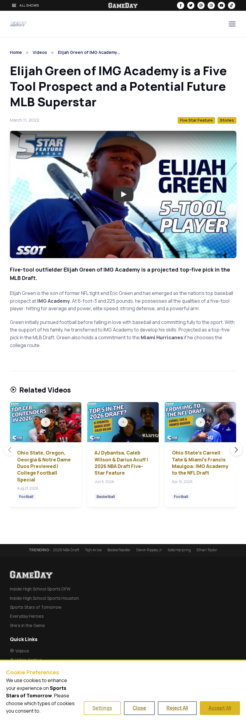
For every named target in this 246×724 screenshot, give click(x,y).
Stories (227, 120)
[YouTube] (221, 5)
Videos (40, 52)
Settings (102, 708)
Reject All (177, 708)
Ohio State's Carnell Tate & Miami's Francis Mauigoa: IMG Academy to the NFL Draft (200, 462)
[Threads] (201, 5)
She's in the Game (27, 625)
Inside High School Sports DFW (40, 589)
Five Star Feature (196, 120)
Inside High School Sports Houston (44, 598)
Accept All (219, 708)
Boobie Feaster (118, 550)
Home (16, 52)
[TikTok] (231, 5)
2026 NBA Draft (66, 550)
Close (139, 708)
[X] (190, 5)
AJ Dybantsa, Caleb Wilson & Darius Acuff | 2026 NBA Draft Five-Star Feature (121, 462)
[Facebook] (180, 5)
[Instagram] (211, 5)
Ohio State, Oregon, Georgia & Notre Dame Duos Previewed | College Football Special (44, 466)
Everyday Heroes (27, 616)
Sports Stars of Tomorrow (36, 607)
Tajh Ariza (93, 550)
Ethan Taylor (206, 550)
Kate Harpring (179, 550)
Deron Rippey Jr (149, 550)
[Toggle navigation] (231, 24)
